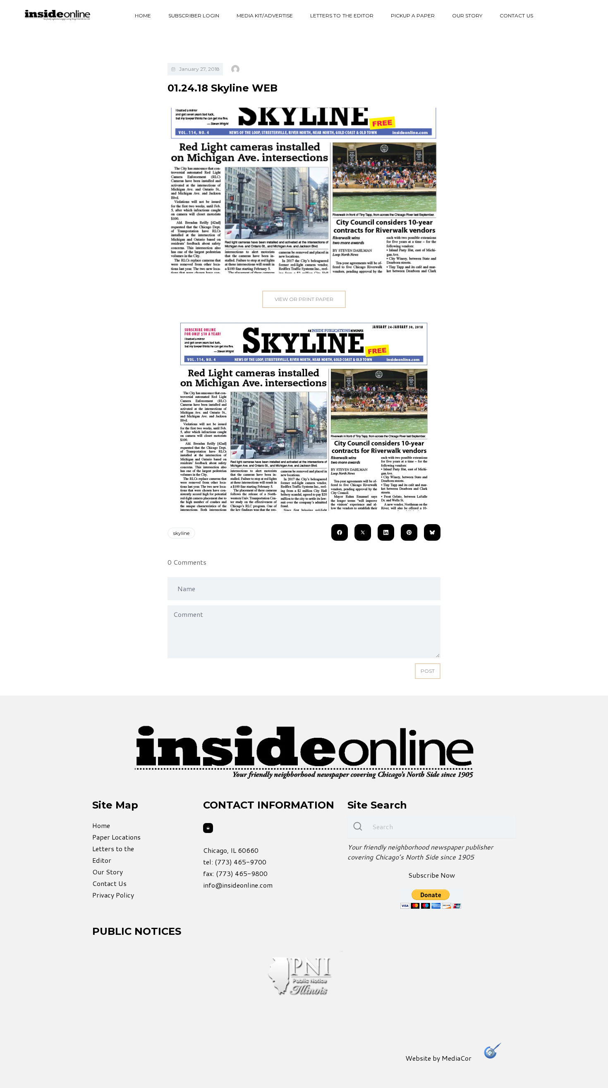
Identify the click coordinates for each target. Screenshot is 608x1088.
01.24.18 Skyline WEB (223, 88)
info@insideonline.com (238, 885)
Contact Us (516, 15)
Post (428, 671)
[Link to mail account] (208, 828)
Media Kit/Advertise (265, 15)
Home (143, 15)
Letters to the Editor (341, 15)
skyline (181, 533)
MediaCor (457, 1058)
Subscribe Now (431, 875)
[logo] (57, 15)
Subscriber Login (193, 15)
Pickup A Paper (413, 15)
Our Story (467, 15)
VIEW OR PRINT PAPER (304, 299)
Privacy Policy (113, 895)
